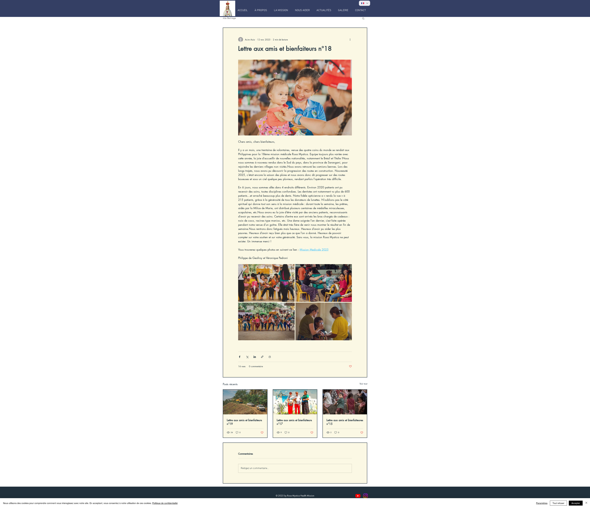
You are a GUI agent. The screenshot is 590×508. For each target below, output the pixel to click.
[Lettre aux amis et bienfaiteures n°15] (345, 402)
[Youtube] (358, 496)
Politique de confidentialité (165, 503)
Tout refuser (558, 503)
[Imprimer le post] (269, 356)
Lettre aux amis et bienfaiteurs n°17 (294, 422)
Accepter (575, 503)
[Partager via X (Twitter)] (247, 356)
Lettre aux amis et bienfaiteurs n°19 (244, 422)
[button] (363, 18)
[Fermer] (586, 503)
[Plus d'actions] (350, 39)
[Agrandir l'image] (266, 283)
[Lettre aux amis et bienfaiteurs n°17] (295, 402)
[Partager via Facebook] (239, 356)
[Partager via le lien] (262, 356)
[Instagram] (365, 496)
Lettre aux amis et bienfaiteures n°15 (344, 422)
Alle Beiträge (229, 18)
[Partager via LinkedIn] (254, 356)
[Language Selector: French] (364, 3)
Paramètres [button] (541, 503)
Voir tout (363, 383)
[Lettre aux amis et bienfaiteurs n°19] (245, 402)
